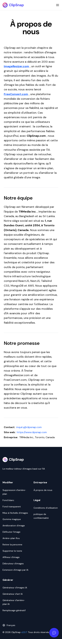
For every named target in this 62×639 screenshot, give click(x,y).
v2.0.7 (24, 632)
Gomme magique (12, 519)
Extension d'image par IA (15, 569)
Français (11, 625)
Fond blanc (8, 500)
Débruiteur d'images (13, 563)
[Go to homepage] (13, 5)
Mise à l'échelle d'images (15, 512)
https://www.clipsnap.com (32, 432)
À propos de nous (43, 490)
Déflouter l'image (11, 531)
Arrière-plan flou (11, 538)
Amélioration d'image (14, 525)
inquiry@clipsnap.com (29, 427)
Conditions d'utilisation (46, 507)
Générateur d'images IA (15, 587)
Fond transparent (12, 506)
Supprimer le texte (12, 550)
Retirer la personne (12, 544)
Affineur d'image (11, 557)
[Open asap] (54, 632)
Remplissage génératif (14, 610)
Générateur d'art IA (13, 593)
